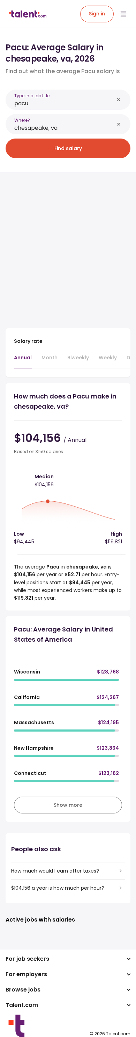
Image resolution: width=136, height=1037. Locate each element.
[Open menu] (123, 14)
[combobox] (64, 103)
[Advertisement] (68, 246)
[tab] (23, 361)
